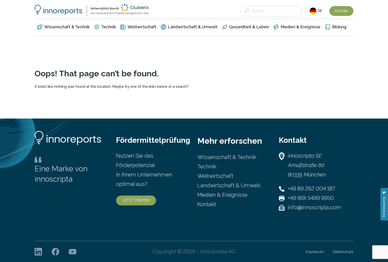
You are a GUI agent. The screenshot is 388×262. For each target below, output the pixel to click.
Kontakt (341, 11)
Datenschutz (343, 252)
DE (319, 11)
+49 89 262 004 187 (311, 188)
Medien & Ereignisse (222, 195)
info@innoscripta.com (314, 207)
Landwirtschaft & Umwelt (228, 185)
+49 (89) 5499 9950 (311, 198)
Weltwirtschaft (215, 176)
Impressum (315, 252)
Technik (206, 166)
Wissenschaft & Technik (226, 157)
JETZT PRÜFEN (136, 200)
